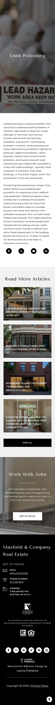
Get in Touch (27, 516)
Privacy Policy (40, 686)
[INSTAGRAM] (16, 650)
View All (28, 443)
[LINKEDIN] (24, 650)
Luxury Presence (27, 670)
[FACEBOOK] (8, 650)
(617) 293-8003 (16, 582)
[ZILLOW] (46, 650)
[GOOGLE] (39, 650)
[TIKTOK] (31, 650)
